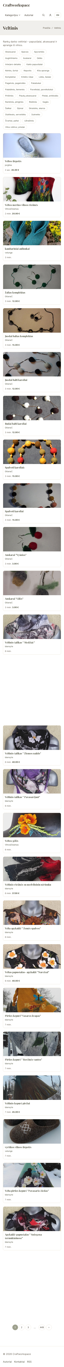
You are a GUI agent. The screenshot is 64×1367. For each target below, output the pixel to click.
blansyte (9, 646)
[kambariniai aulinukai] (32, 233)
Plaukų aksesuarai (27, 96)
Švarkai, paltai (12, 121)
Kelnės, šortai (11, 70)
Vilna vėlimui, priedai (15, 127)
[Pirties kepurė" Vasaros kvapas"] (32, 1000)
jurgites (8, 165)
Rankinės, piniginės (14, 102)
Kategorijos (11, 15)
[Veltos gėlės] (32, 825)
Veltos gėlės (11, 840)
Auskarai (27, 58)
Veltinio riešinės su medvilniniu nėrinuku (28, 884)
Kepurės (27, 70)
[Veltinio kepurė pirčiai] (32, 1087)
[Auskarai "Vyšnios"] (32, 539)
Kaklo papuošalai (34, 64)
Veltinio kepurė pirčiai (17, 1103)
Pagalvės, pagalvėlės (15, 83)
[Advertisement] (32, 690)
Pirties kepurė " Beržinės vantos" (23, 1059)
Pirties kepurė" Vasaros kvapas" (23, 1015)
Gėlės (39, 58)
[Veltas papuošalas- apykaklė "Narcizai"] (32, 956)
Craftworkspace (16, 5)
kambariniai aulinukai (17, 248)
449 (42, 1327)
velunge (9, 252)
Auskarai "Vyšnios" (15, 554)
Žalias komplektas (15, 292)
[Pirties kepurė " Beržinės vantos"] (32, 1044)
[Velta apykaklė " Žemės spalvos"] (32, 912)
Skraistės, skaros (37, 108)
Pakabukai (36, 83)
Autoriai (28, 15)
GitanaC (9, 296)
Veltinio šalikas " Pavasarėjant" (22, 797)
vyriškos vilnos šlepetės (18, 1147)
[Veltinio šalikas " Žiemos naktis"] (32, 738)
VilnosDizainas (12, 209)
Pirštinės (9, 96)
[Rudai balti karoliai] (32, 408)
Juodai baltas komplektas (19, 336)
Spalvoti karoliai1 (14, 467)
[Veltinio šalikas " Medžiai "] (32, 627)
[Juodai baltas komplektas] (32, 320)
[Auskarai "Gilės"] (32, 583)
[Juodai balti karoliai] (32, 364)
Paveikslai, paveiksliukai (41, 89)
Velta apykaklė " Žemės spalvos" (23, 928)
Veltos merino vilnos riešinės (21, 204)
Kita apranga (43, 70)
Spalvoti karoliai (14, 511)
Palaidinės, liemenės (15, 89)
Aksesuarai (10, 52)
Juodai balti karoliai (16, 379)
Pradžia (46, 28)
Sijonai (20, 108)
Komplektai (10, 77)
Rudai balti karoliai (15, 423)
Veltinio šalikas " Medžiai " (20, 642)
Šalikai (8, 108)
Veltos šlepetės (13, 161)
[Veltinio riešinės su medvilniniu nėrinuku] (32, 869)
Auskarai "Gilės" (14, 598)
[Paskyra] (50, 15)
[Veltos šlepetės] (32, 145)
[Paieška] (43, 15)
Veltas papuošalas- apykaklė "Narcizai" (27, 972)
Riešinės (33, 102)
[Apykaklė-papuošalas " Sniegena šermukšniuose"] (32, 1219)
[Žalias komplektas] (32, 277)
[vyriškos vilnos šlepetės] (32, 1131)
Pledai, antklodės (50, 96)
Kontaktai (19, 1361)
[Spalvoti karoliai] (32, 495)
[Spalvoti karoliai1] (32, 452)
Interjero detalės (13, 64)
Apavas (24, 52)
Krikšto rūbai (27, 77)
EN (57, 15)
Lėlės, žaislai (45, 77)
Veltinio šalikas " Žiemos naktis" (23, 753)
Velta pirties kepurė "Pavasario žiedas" (27, 1190)
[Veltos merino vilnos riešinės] (32, 189)
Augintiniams (11, 58)
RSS (29, 1361)
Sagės (46, 102)
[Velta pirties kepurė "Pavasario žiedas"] (32, 1175)
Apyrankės (39, 52)
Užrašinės (29, 121)
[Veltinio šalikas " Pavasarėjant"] (32, 781)
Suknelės (35, 114)
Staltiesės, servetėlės (15, 114)
